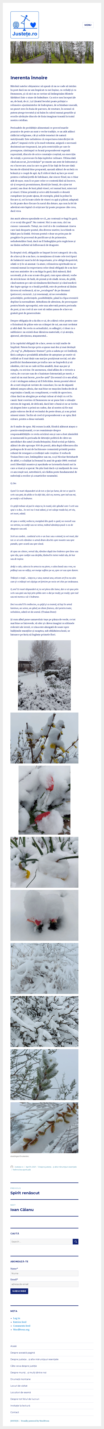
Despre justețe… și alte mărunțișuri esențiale (34, 1359)
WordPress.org (21, 1329)
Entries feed (19, 1322)
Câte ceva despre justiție (23, 1366)
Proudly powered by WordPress (35, 1421)
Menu (88, 25)
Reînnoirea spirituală (22, 1170)
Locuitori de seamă (20, 1392)
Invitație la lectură (20, 1405)
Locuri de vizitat (18, 1386)
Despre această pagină (22, 1352)
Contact (14, 1412)
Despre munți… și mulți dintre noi (28, 1372)
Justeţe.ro (19, 1167)
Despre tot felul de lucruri (24, 1399)
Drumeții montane (20, 1379)
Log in (16, 1318)
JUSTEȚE (14, 1421)
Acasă (13, 1346)
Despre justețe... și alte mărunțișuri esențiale (57, 1167)
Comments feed (21, 1325)
